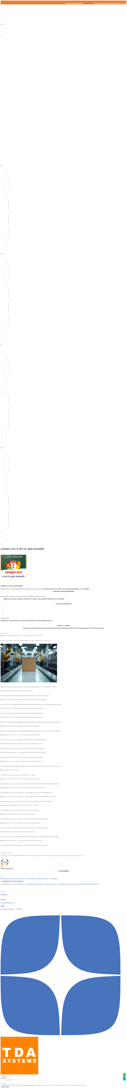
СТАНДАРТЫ (7, 168)
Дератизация (12, 229)
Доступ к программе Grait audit (20, 210)
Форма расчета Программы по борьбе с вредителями (22, 231)
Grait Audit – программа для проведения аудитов (21, 209)
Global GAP (9, 181)
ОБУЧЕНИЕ (7, 239)
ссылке (55, 620)
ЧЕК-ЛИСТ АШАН (14, 214)
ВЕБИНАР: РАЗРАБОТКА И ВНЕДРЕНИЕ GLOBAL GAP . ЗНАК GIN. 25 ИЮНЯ (22, 807)
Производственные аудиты (16, 202)
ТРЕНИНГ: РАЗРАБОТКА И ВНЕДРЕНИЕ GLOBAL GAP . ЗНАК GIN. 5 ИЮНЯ (30, 184)
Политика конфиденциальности (9, 886)
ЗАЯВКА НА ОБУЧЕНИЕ (13, 240)
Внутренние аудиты (14, 206)
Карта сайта (4, 889)
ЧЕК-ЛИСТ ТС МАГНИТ (15, 412)
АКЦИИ (6, 19)
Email (2, 1078)
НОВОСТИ (6, 13)
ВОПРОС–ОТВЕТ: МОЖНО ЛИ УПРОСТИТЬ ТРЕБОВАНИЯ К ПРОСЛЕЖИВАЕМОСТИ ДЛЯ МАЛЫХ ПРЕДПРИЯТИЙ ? (33, 684)
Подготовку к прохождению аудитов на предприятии (17, 609)
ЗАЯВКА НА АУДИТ (14, 201)
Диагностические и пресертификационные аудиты (16, 614)
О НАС (5, 11)
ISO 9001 (8, 169)
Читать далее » (4, 858)
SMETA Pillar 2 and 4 (11, 190)
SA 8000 (8, 192)
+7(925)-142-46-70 (5, 6)
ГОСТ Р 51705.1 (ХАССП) (13, 173)
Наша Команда (10, 12)
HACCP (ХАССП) (11, 172)
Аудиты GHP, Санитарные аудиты (18, 205)
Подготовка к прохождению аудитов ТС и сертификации (20, 408)
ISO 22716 (9, 185)
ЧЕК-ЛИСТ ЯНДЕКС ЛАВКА (17, 219)
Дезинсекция (12, 227)
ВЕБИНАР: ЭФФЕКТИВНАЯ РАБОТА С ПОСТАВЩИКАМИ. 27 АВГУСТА (97, 3)
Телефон (3, 1076)
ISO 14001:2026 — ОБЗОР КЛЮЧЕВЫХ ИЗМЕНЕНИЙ (15, 746)
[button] (63, 24)
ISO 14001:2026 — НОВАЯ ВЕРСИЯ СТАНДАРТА (14, 755)
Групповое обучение (11, 244)
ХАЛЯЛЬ (8, 186)
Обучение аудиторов (9, 606)
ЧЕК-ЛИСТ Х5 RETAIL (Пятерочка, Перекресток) (22, 213)
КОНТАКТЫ (7, 247)
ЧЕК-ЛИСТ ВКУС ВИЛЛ (15, 221)
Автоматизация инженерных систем (18, 238)
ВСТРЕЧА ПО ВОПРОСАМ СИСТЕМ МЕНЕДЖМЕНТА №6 (16, 638)
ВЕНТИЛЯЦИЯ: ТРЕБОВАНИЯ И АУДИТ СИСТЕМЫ (15, 719)
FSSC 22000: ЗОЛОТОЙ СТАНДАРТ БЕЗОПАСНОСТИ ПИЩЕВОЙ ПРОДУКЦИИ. (22, 834)
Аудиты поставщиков (14, 203)
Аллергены (12, 189)
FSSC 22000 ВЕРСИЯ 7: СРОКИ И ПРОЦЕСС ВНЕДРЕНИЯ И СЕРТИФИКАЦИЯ (22, 816)
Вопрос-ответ (9, 17)
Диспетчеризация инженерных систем (19, 237)
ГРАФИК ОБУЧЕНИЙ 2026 (53, 3)
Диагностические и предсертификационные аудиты (22, 207)
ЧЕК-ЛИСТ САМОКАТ (15, 223)
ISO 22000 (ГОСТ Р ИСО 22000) (14, 174)
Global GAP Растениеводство (16, 182)
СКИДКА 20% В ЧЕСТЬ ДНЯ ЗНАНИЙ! (11, 850)
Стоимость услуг (13, 230)
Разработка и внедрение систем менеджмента (17, 198)
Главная (3, 552)
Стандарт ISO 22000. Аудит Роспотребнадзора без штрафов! (24, 176)
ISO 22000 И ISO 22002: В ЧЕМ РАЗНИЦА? (12, 772)
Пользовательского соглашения (93, 1085)
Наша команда (10, 351)
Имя (2, 1075)
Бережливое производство (13, 375)
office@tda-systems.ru (6, 8)
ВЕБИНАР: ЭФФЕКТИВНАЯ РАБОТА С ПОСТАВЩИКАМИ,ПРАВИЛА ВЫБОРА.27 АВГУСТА (26, 790)
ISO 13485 (9, 194)
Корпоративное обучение (12, 246)
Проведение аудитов (11, 199)
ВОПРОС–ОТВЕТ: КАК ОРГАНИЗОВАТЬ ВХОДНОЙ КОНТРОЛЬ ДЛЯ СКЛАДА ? (22, 728)
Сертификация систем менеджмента (15, 233)
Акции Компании (10, 552)
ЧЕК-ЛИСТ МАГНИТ (15, 217)
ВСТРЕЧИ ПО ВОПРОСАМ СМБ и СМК (14, 20)
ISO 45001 (9, 380)
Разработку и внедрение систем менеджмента (15, 607)
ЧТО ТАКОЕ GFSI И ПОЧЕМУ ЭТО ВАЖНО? (13, 710)
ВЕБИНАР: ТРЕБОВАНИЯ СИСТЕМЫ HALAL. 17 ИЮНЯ (24, 371)
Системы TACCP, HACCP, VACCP (18, 180)
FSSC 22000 (9, 178)
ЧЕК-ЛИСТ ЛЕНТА (14, 215)
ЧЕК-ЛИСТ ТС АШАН (15, 410)
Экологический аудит (14, 404)
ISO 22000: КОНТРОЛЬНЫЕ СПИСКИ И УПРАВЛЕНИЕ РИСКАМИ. (18, 763)
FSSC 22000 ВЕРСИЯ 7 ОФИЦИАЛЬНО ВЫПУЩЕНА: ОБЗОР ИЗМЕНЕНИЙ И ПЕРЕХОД (24, 825)
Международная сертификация (17, 234)
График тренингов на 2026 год (14, 242)
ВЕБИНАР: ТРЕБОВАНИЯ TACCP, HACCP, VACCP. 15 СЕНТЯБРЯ (18, 781)
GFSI (7, 177)
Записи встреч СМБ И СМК (13, 21)
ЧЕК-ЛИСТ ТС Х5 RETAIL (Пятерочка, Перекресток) (23, 409)
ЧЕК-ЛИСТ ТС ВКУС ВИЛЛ (16, 417)
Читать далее (4, 643)
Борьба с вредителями (11, 226)
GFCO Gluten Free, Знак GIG (13, 188)
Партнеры (9, 250)
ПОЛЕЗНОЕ (7, 15)
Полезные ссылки (10, 16)
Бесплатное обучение (11, 243)
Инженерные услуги (11, 235)
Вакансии (8, 248)
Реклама (8, 251)
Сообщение (3, 1083)
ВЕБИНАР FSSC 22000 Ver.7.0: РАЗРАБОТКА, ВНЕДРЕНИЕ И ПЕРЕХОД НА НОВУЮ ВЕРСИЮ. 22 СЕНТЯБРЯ (30, 737)
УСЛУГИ (6, 197)
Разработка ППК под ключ (13, 225)
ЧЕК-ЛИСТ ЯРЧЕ (14, 222)
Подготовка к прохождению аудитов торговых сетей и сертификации (23, 211)
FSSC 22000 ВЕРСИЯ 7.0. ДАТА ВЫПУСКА (12, 843)
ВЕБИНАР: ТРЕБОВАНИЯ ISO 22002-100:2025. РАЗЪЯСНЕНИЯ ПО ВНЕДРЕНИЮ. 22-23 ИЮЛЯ (26, 799)
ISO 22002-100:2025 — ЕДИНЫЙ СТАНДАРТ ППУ (14, 702)
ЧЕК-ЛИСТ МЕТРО (14, 218)
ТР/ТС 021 (9, 170)
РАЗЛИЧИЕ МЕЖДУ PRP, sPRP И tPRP (11, 693)
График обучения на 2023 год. (8, 601)
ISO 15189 (9, 196)
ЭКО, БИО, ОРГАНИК (12, 193)
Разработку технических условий (12, 615)
